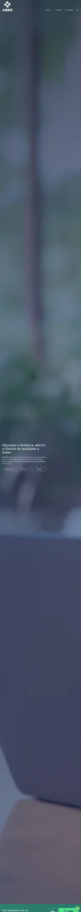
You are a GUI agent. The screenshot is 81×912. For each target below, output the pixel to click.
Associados (24, 469)
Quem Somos (9, 469)
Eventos (39, 469)
